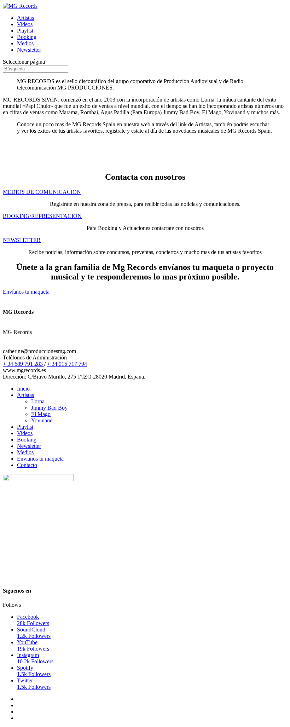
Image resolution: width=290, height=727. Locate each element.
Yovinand (42, 420)
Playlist (25, 31)
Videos (25, 24)
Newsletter (29, 50)
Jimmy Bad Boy (49, 408)
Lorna (38, 401)
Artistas (25, 18)
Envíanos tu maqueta (26, 292)
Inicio (23, 389)
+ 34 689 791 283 (23, 364)
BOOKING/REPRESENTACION (42, 216)
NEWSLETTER (22, 240)
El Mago (41, 414)
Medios (25, 43)
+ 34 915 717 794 (67, 364)
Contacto (27, 465)
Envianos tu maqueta (40, 459)
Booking (26, 37)
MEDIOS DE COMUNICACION (42, 192)
